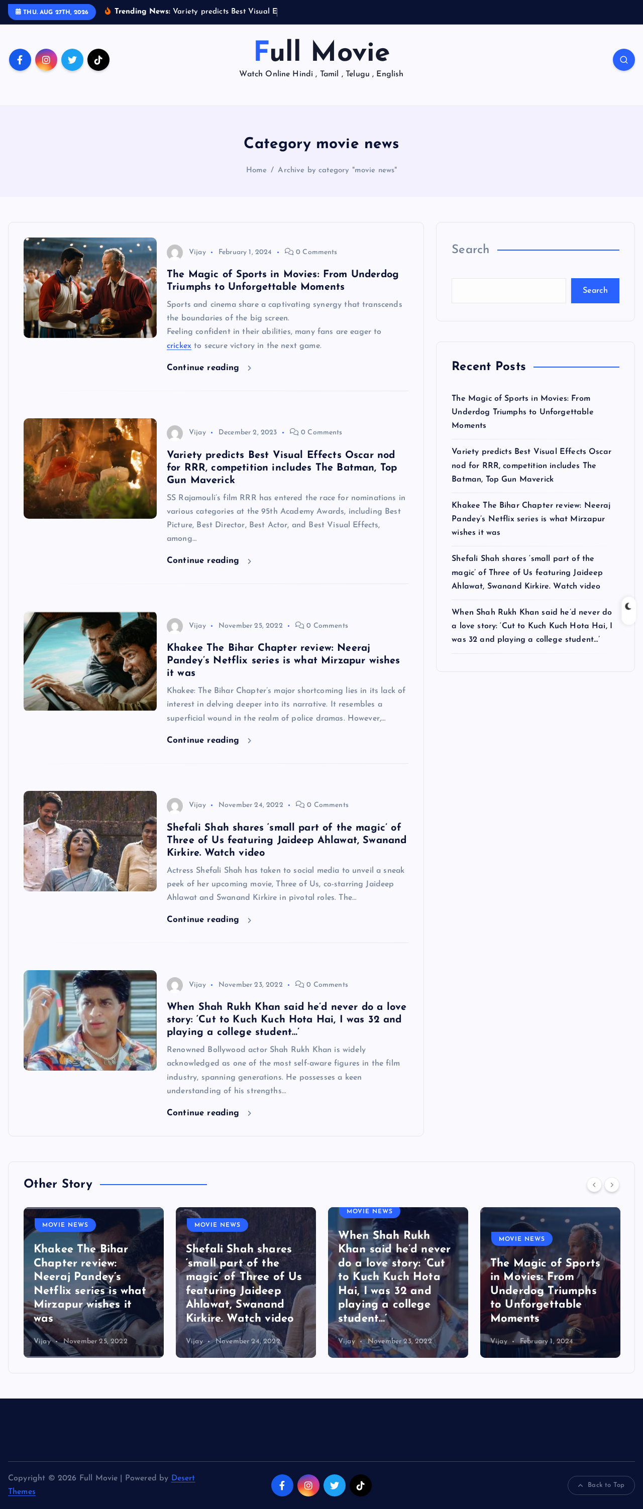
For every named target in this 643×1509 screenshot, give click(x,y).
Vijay (197, 252)
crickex (179, 346)
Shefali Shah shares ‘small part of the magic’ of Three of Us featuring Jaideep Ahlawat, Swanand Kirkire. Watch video (286, 840)
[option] (94, 1282)
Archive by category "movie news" (337, 170)
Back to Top (606, 1485)
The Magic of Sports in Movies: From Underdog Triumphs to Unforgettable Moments (522, 412)
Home (256, 170)
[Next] (611, 1184)
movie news (65, 1225)
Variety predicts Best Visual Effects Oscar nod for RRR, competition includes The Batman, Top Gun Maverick (282, 468)
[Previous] (594, 1184)
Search (471, 250)
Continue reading (205, 368)
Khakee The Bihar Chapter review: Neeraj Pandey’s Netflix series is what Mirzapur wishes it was (283, 660)
